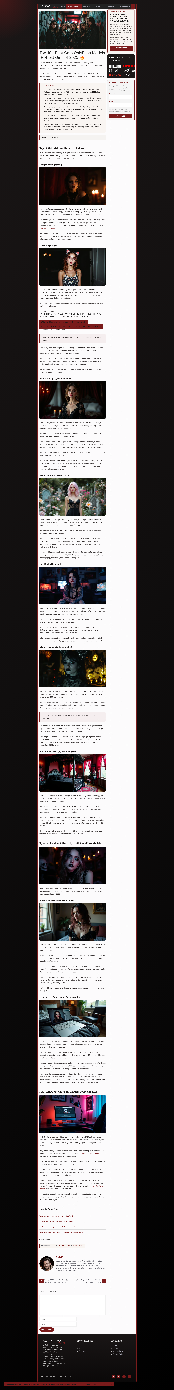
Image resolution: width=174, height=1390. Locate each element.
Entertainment (73, 6)
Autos (61, 6)
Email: (111, 101)
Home (81, 1345)
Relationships (125, 6)
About (81, 1348)
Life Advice (99, 6)
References (45, 1240)
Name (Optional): (114, 94)
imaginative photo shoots (89, 1153)
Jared (59, 1257)
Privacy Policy (118, 1354)
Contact (82, 1351)
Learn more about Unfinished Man (121, 48)
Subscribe (120, 116)
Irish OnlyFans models (47, 228)
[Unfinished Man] (47, 6)
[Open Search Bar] (133, 6)
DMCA (115, 1348)
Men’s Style (111, 6)
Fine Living (86, 6)
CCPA (115, 1345)
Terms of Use (118, 1351)
